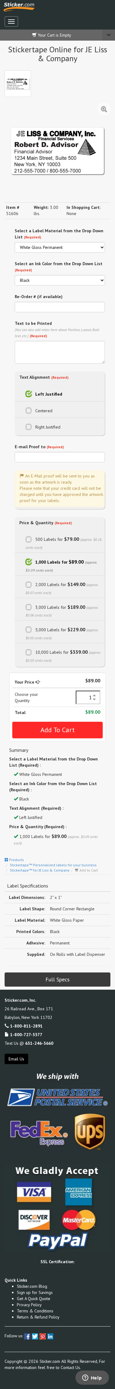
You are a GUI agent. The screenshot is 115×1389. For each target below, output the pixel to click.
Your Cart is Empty (53, 35)
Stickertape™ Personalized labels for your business (53, 865)
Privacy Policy (29, 1304)
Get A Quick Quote (33, 1298)
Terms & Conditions (35, 1311)
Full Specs (57, 979)
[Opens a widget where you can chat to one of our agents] (92, 1378)
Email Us (16, 1059)
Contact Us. (71, 1367)
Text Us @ (29, 1043)
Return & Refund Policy (38, 1317)
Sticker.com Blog (32, 1286)
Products (16, 859)
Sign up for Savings (35, 1292)
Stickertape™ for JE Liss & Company (40, 870)
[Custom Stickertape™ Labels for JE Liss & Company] (18, 83)
